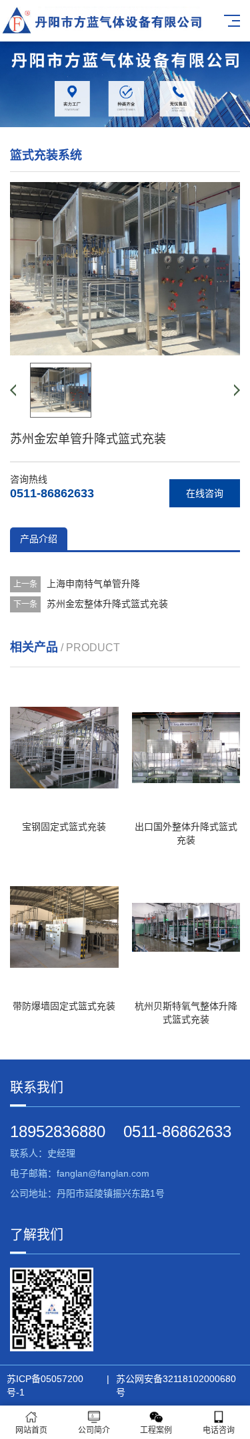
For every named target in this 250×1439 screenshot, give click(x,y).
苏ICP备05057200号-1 (45, 1385)
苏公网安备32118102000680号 (176, 1385)
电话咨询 (219, 1430)
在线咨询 (204, 493)
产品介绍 (38, 538)
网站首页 (31, 1430)
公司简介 (94, 1430)
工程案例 (156, 1430)
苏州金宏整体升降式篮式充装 (107, 603)
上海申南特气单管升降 (93, 583)
